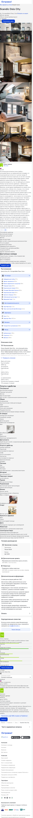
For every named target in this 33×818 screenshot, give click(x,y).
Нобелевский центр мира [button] (10, 297)
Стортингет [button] (6, 335)
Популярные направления (8, 765)
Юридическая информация (8, 767)
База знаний (4, 758)
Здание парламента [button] (9, 281)
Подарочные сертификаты (8, 777)
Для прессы (4, 752)
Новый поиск (16, 5)
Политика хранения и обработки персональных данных (15, 815)
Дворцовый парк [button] (8, 299)
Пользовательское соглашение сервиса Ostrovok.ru (14, 772)
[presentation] (16, 677)
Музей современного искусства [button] (12, 283)
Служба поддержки (6, 760)
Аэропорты (7, 312)
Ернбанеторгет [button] (7, 333)
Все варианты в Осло (6, 5)
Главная (3, 722)
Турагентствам (5, 785)
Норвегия (9, 722)
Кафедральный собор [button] (9, 279)
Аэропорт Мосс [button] (7, 318)
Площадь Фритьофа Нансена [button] (11, 290)
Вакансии (3, 750)
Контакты (3, 747)
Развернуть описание (9, 358)
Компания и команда (6, 745)
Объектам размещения (7, 783)
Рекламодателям (5, 792)
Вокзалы (7, 322)
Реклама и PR (4, 795)
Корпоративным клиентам (8, 787)
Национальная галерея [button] (9, 288)
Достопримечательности (11, 303)
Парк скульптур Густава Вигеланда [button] (12, 309)
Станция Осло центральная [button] (11, 325)
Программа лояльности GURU (9, 774)
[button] (16, 33)
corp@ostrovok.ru (14, 626)
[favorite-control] (1, 21)
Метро (6, 329)
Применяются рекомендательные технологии (13, 817)
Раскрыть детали (5, 696)
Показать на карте (22, 13)
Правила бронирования (7, 770)
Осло (16, 722)
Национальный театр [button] (9, 292)
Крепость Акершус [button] (8, 294)
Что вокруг (7, 275)
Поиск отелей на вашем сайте (9, 790)
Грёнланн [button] (6, 337)
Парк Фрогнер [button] (7, 306)
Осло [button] (5, 316)
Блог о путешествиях (6, 763)
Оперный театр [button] (7, 286)
